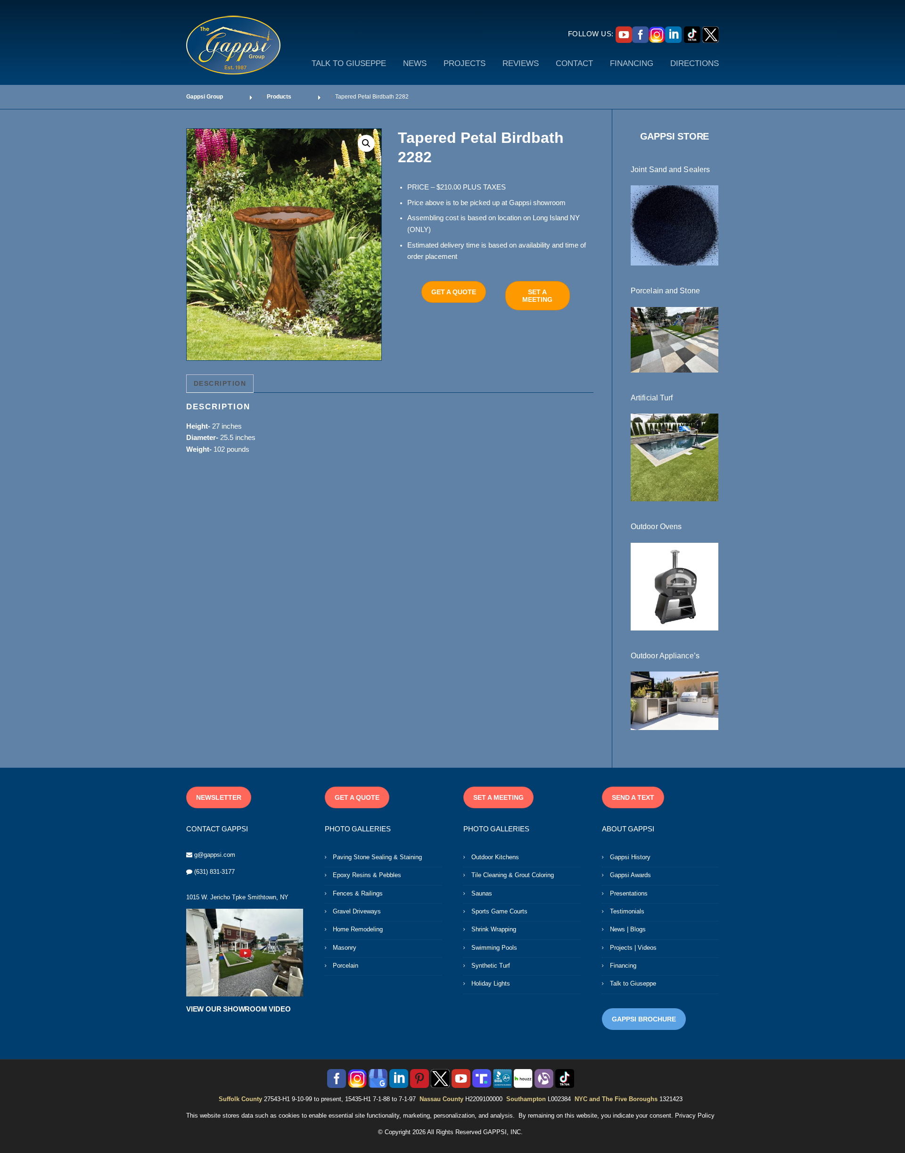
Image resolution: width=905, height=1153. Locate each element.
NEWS (415, 63)
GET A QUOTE (453, 292)
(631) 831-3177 (214, 871)
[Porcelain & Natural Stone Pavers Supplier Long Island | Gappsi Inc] (674, 339)
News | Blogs (628, 929)
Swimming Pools (494, 947)
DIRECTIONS (694, 63)
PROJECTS (464, 63)
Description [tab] (220, 383)
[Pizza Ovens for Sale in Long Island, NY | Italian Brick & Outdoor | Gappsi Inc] (674, 585)
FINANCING (631, 63)
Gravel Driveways (357, 911)
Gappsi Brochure (644, 1019)
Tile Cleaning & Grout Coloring (512, 875)
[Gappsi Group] (233, 45)
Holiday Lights (490, 983)
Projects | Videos (633, 947)
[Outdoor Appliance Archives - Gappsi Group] (674, 700)
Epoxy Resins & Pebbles (367, 875)
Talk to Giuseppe (633, 983)
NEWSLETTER (218, 797)
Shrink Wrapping (493, 929)
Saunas (481, 893)
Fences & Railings (358, 893)
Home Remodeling (358, 929)
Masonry (344, 947)
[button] (366, 143)
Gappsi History (630, 857)
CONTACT (574, 63)
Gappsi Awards (630, 875)
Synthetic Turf (490, 965)
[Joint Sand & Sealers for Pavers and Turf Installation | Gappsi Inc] (674, 225)
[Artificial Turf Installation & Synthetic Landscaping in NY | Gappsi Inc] (674, 457)
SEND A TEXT (633, 797)
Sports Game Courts (499, 911)
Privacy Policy (695, 1115)
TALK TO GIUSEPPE (349, 63)
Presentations (629, 893)
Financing (623, 965)
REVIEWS (520, 63)
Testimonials (627, 911)
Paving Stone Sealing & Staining (377, 857)
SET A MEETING (537, 295)
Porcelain (345, 965)
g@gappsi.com (214, 854)
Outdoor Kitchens (495, 857)
